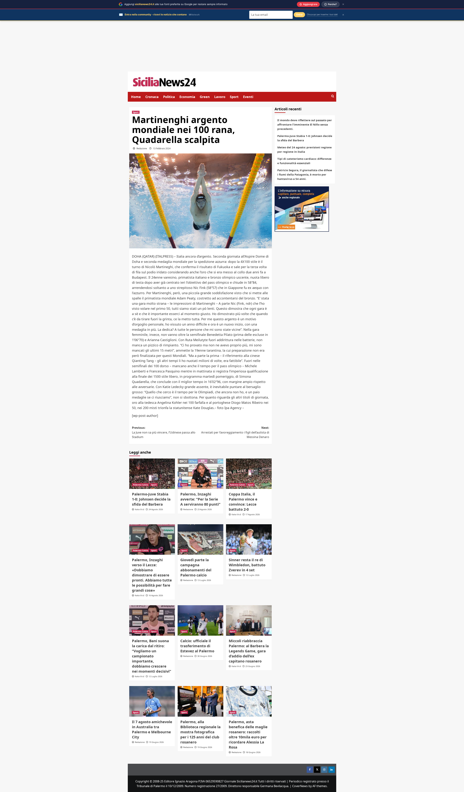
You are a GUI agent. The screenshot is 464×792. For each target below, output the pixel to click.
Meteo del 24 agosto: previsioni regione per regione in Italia (304, 149)
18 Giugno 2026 (253, 752)
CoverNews (300, 786)
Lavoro (219, 97)
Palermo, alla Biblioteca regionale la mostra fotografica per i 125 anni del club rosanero (200, 732)
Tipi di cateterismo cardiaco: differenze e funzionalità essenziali (304, 161)
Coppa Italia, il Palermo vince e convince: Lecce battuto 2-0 (243, 502)
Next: (235, 432)
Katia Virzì (139, 509)
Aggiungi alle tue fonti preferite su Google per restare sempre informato (175, 4)
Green (205, 97)
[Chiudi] (343, 4)
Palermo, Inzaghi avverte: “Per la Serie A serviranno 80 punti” (200, 499)
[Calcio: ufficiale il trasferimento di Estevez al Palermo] (200, 620)
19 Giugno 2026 (156, 742)
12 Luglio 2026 (252, 575)
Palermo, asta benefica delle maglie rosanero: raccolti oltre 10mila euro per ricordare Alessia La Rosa (248, 734)
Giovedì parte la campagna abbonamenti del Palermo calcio (195, 567)
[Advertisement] (232, 46)
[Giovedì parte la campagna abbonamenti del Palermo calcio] (200, 539)
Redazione (141, 148)
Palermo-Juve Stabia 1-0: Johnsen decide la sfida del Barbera (151, 499)
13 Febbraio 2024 (162, 148)
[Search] (332, 96)
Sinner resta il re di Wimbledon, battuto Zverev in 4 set (247, 564)
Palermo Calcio (140, 484)
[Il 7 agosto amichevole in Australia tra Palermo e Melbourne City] (152, 701)
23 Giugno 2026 (252, 666)
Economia (187, 97)
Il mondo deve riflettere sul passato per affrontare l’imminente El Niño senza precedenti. (304, 124)
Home (136, 97)
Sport (234, 97)
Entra (299, 14)
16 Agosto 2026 (156, 595)
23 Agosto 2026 (204, 509)
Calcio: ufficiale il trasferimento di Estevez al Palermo (197, 645)
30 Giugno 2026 (204, 656)
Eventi (248, 97)
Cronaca (152, 97)
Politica (169, 97)
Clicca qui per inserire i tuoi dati (322, 14)
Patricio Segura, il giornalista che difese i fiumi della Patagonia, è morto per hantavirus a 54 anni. (304, 174)
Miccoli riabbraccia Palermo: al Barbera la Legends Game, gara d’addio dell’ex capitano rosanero (249, 651)
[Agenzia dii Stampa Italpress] (302, 209)
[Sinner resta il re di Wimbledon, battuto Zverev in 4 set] (249, 539)
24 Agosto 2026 (156, 509)
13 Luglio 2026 (204, 580)
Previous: (163, 432)
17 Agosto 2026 (252, 514)
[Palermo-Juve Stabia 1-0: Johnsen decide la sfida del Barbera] (152, 473)
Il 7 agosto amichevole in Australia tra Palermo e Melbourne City (152, 729)
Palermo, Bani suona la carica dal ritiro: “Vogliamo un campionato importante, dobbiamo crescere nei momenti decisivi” (151, 656)
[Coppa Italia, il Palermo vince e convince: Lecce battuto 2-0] (249, 473)
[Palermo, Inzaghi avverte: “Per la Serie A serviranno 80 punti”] (200, 473)
